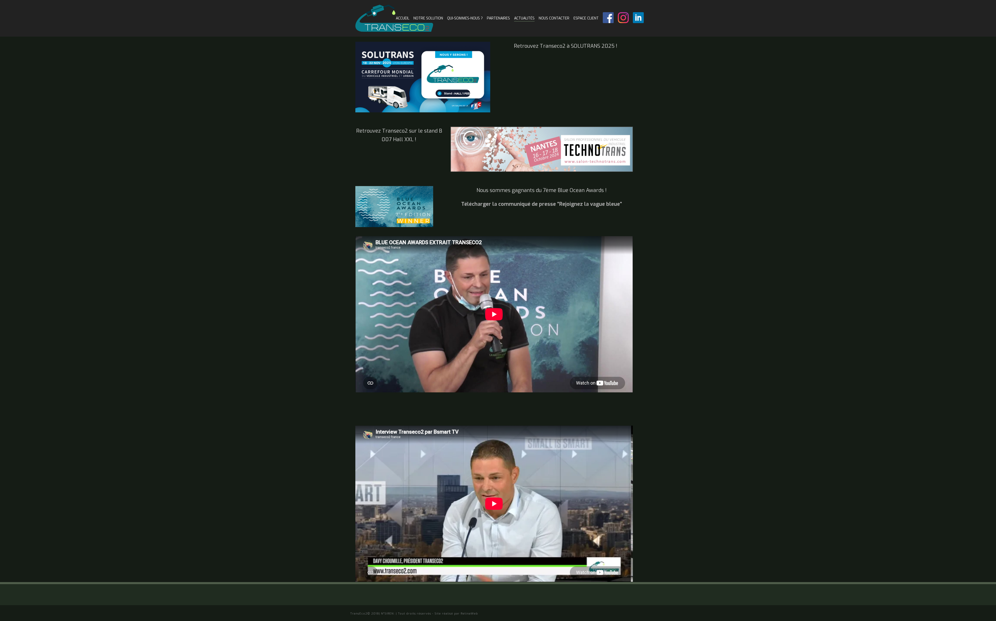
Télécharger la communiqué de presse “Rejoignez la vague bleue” (541, 204)
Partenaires (498, 18)
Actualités (524, 18)
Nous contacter (554, 18)
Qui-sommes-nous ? (465, 18)
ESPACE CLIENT (586, 18)
